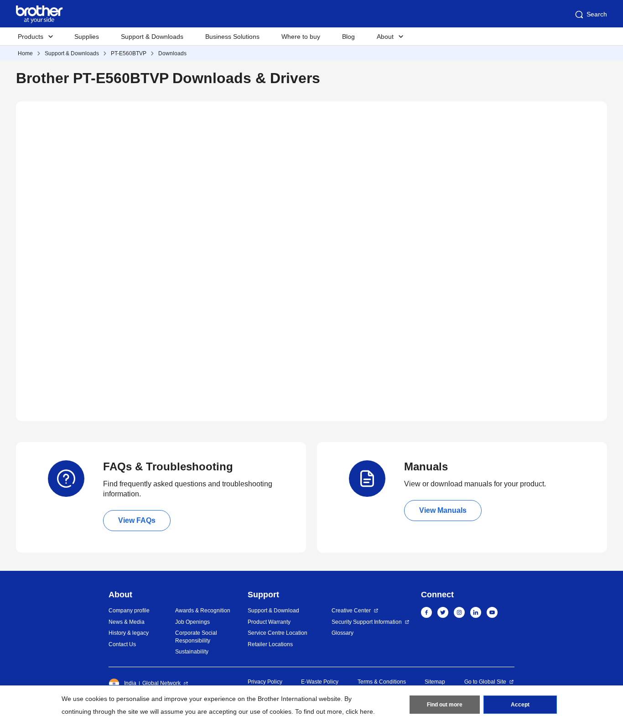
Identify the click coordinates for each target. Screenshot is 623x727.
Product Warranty (269, 622)
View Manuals (443, 510)
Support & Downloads (152, 36)
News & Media (127, 622)
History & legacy (129, 633)
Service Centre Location (277, 633)
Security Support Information (367, 622)
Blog (348, 36)
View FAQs (137, 520)
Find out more (444, 704)
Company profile (129, 610)
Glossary (342, 633)
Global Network (161, 683)
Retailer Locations (270, 644)
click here (359, 711)
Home (25, 53)
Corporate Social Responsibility (196, 637)
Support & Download (273, 610)
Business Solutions (232, 36)
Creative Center (351, 610)
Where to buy (300, 36)
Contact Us (122, 644)
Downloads (172, 53)
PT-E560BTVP (128, 53)
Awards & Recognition (202, 610)
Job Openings (192, 622)
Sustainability (191, 651)
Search (597, 14)
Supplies (86, 36)
